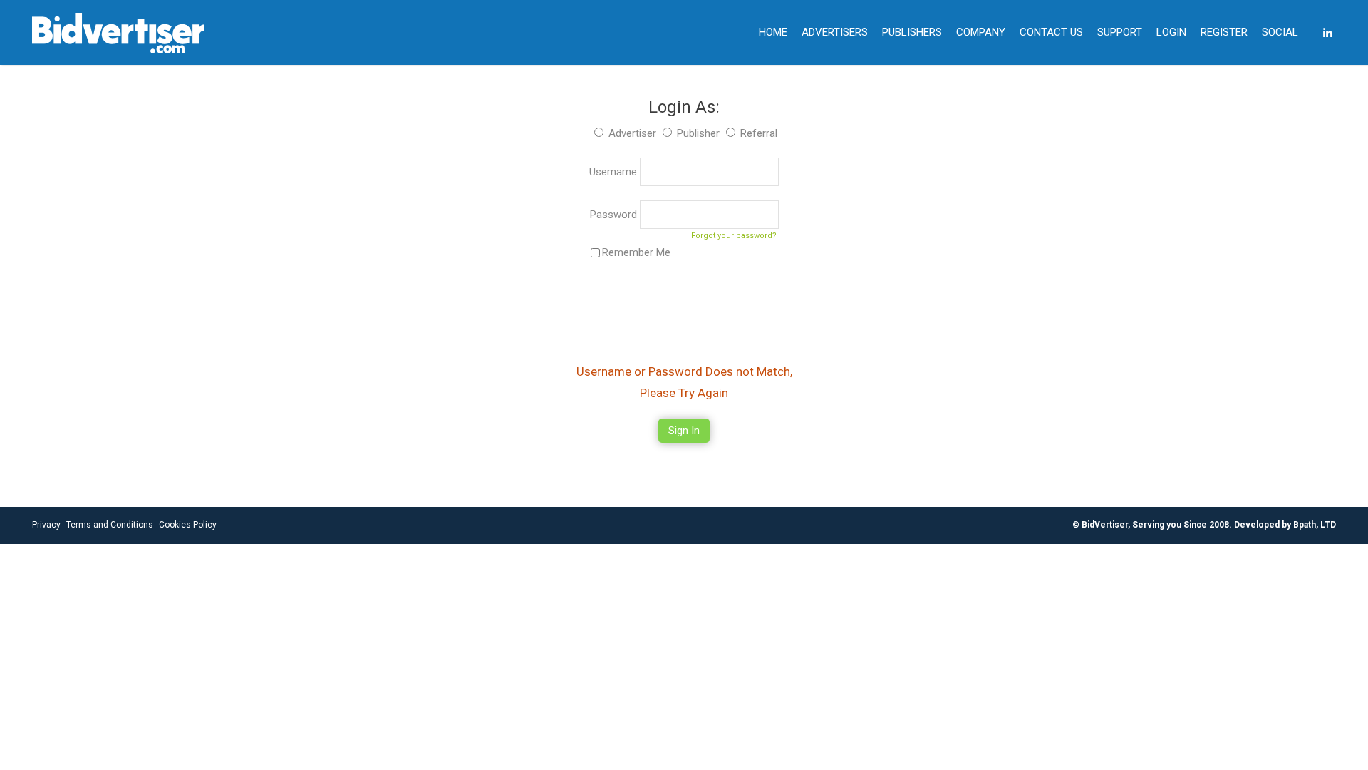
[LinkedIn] (1328, 32)
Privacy (46, 525)
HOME (773, 32)
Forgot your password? (734, 235)
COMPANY (980, 32)
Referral (758, 133)
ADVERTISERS (835, 32)
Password (615, 214)
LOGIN (1171, 32)
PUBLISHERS (912, 32)
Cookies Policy (188, 525)
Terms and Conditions (109, 525)
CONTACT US (1051, 32)
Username (614, 171)
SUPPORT (1119, 32)
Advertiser (632, 133)
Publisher (698, 133)
